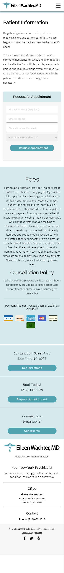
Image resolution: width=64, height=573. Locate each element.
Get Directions (32, 368)
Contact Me (32, 430)
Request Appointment (32, 399)
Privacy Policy (27, 532)
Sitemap (38, 532)
